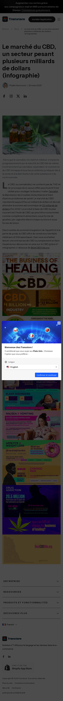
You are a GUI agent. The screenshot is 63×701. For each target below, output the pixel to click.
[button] (31, 367)
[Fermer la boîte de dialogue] (59, 323)
